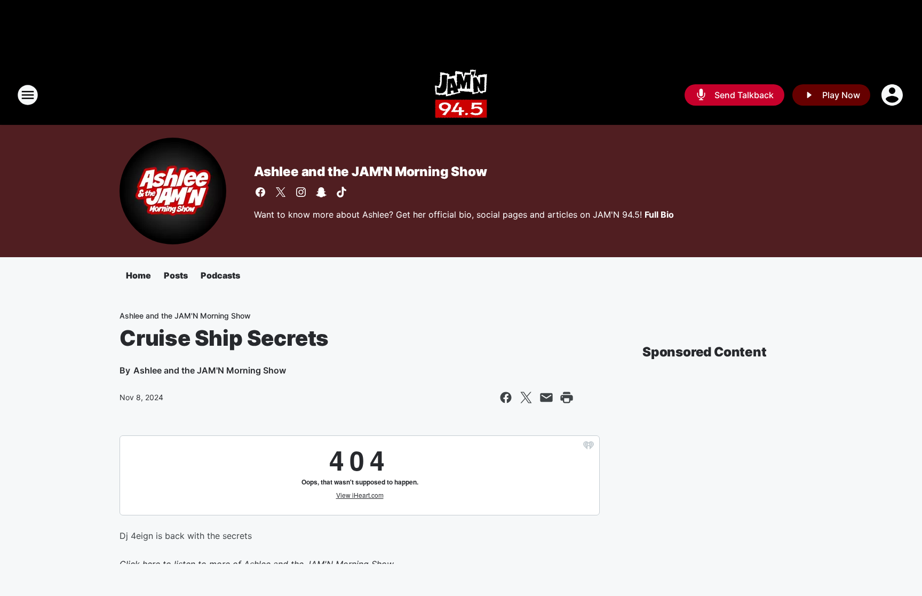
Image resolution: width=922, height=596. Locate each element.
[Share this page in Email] (546, 397)
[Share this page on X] (526, 397)
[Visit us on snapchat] (321, 192)
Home (138, 275)
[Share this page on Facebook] (505, 397)
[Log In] (893, 95)
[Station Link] (461, 95)
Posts (176, 275)
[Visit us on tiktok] (341, 192)
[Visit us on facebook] (260, 192)
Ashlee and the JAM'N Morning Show (370, 171)
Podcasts (220, 275)
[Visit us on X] (280, 192)
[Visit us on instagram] (301, 192)
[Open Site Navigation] (27, 95)
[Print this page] (566, 397)
